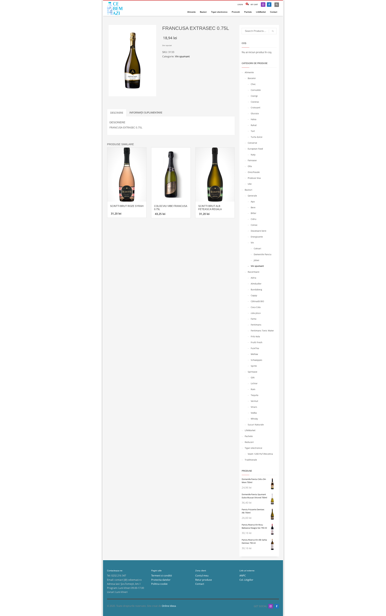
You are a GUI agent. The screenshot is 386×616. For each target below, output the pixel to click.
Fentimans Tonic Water (262, 330)
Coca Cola (256, 307)
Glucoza (255, 113)
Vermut (254, 401)
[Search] (273, 31)
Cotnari (257, 248)
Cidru (253, 219)
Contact (199, 584)
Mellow (254, 354)
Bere (253, 207)
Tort (253, 131)
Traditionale (251, 459)
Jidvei (256, 260)
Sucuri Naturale (256, 424)
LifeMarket (250, 430)
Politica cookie (159, 584)
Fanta (253, 318)
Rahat (254, 125)
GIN (253, 377)
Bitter (253, 213)
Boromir (252, 78)
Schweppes (256, 360)
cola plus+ (256, 313)
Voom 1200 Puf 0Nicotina (260, 453)
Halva (253, 119)
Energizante (257, 236)
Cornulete (256, 90)
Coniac (254, 224)
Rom (253, 389)
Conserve (252, 142)
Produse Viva (254, 178)
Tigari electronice (253, 448)
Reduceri (249, 442)
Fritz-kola (255, 336)
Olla (250, 166)
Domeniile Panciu (262, 254)
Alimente (249, 72)
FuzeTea (255, 348)
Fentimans (256, 324)
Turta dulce (256, 137)
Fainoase (252, 160)
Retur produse (203, 579)
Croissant (255, 107)
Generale (252, 195)
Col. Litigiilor (246, 579)
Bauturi (248, 189)
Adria (253, 277)
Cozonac (255, 101)
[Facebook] (269, 4)
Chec (253, 84)
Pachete (249, 436)
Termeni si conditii (161, 575)
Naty (253, 154)
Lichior (254, 383)
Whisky (254, 418)
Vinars (254, 406)
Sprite (254, 365)
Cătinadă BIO (257, 301)
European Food (255, 148)
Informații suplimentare (145, 112)
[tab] (116, 112)
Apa (253, 201)
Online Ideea (169, 606)
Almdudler (256, 283)
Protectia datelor (161, 579)
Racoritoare (253, 271)
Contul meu (202, 575)
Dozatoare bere (258, 230)
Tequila (254, 395)
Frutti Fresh (256, 342)
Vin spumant (182, 56)
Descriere (116, 112)
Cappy (254, 295)
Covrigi (254, 95)
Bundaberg (256, 289)
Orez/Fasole (254, 172)
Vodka (254, 412)
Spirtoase (252, 371)
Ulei (250, 183)
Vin (252, 242)
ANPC (242, 575)
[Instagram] (263, 4)
